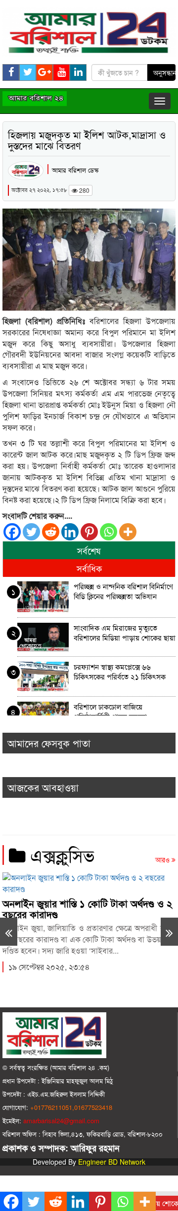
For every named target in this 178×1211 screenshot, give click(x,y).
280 (83, 190)
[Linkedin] (70, 531)
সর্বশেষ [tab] (89, 550)
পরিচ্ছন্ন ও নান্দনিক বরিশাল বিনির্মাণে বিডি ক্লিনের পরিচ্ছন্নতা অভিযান (123, 591)
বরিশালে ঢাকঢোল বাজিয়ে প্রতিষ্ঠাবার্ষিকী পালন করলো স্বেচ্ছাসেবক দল (110, 713)
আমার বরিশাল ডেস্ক (75, 170)
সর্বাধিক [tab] (89, 568)
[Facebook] (12, 531)
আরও (163, 859)
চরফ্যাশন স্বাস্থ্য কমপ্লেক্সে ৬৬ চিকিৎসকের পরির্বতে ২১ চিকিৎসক (120, 672)
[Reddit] (50, 531)
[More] (127, 531)
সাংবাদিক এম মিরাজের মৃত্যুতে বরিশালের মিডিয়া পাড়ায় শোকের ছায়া (125, 633)
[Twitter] (31, 531)
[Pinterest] (89, 531)
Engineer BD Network (111, 1162)
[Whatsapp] (108, 531)
